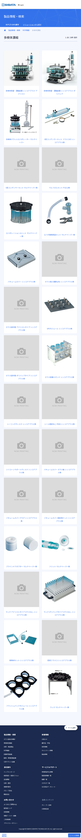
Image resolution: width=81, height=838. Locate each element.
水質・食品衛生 (8, 747)
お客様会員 (45, 809)
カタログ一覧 (46, 783)
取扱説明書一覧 (46, 776)
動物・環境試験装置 (10, 758)
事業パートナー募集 (10, 816)
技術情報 (44, 747)
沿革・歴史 (7, 783)
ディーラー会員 (46, 805)
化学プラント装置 (9, 762)
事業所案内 (7, 787)
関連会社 (6, 794)
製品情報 (44, 754)
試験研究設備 (8, 754)
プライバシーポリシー (11, 823)
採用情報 (6, 812)
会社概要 (6, 779)
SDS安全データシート (48, 787)
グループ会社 (8, 791)
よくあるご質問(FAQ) (10, 804)
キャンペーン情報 (47, 750)
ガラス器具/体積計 (9, 739)
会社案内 (7, 767)
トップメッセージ (9, 772)
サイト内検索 (75, 835)
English (22, 5)
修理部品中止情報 (47, 772)
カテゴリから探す (12, 24)
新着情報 (45, 734)
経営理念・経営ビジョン (11, 776)
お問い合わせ (9, 799)
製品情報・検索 (14, 30)
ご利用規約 (7, 819)
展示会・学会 (46, 743)
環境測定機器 (8, 743)
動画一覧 (44, 779)
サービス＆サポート (49, 767)
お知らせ (44, 739)
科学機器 (26, 30)
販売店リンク (8, 808)
